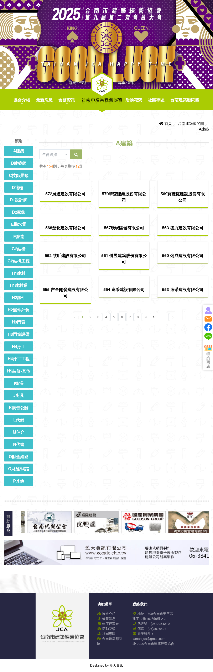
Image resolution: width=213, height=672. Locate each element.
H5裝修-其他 (18, 371)
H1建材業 (18, 285)
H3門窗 (18, 322)
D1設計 (18, 187)
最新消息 (44, 100)
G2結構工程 (18, 261)
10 (154, 317)
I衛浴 (19, 383)
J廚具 (18, 395)
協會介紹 (22, 100)
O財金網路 (19, 456)
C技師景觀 (18, 175)
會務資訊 (66, 100)
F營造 (18, 236)
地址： (153, 616)
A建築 (204, 129)
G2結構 (19, 249)
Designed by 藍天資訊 (106, 665)
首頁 (167, 123)
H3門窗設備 (19, 334)
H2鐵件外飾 (19, 310)
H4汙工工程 (19, 358)
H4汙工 (18, 346)
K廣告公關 (18, 407)
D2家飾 (18, 212)
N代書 (18, 444)
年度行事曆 (110, 623)
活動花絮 (133, 100)
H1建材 (18, 273)
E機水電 (18, 224)
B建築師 (18, 163)
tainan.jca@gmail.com (149, 638)
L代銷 (18, 420)
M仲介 (19, 432)
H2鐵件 (18, 297)
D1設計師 (18, 200)
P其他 (18, 481)
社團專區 (156, 100)
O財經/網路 (18, 468)
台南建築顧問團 (184, 100)
